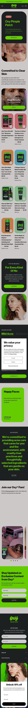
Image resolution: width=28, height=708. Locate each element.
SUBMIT (14, 704)
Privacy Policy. (13, 354)
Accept (13, 358)
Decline (13, 362)
